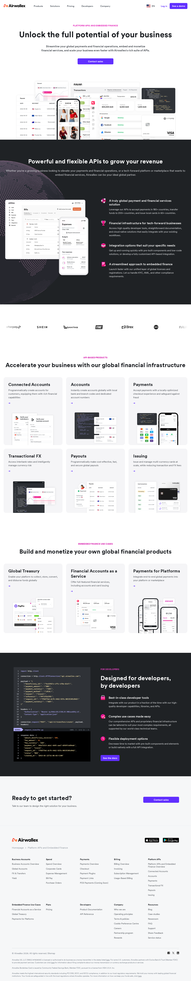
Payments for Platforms (23, 919)
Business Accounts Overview (25, 864)
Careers (117, 928)
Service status (154, 938)
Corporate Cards (53, 869)
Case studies (154, 914)
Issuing (151, 895)
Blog (150, 909)
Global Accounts (19, 869)
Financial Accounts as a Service (26, 909)
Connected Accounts (158, 871)
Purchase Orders (53, 883)
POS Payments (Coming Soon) (94, 883)
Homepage (18, 847)
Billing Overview (121, 864)
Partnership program (123, 933)
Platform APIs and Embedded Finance (48, 847)
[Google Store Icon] (171, 840)
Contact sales (95, 61)
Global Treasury (19, 914)
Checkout (84, 869)
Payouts (151, 890)
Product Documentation (91, 909)
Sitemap (51, 953)
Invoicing (118, 869)
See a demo (178, 5)
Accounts (152, 876)
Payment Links (87, 878)
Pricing (70, 6)
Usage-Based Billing (123, 878)
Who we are (119, 909)
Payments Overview (89, 864)
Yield (14, 878)
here (108, 960)
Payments (152, 881)
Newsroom (153, 919)
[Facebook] (169, 953)
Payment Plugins (87, 873)
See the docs (110, 758)
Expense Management (56, 873)
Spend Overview (53, 864)
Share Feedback (155, 933)
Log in (164, 6)
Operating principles (123, 914)
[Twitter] (173, 953)
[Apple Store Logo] (152, 840)
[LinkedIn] (178, 953)
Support (151, 928)
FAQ (150, 923)
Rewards (118, 938)
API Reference (87, 914)
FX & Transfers (19, 873)
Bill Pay (49, 878)
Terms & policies (121, 919)
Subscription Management (126, 873)
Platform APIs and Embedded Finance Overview (161, 865)
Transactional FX (155, 885)
